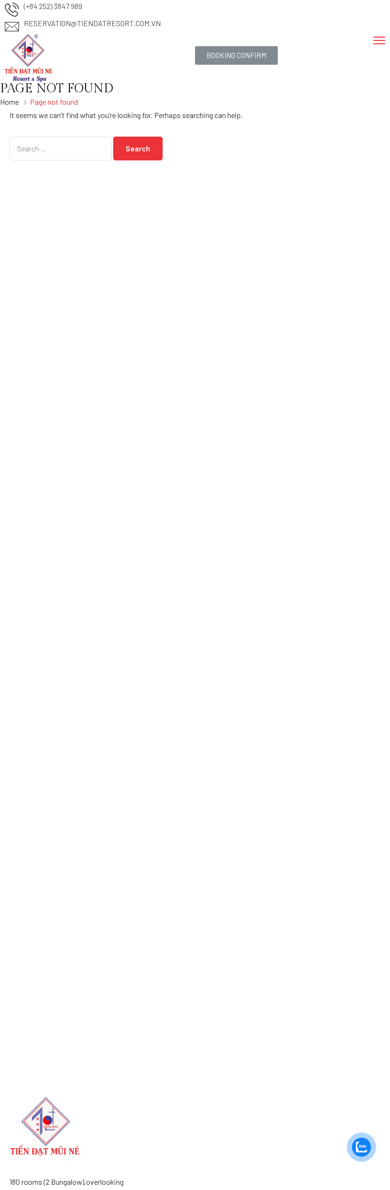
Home (9, 101)
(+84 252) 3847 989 (53, 5)
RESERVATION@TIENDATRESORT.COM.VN (92, 23)
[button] (236, 55)
